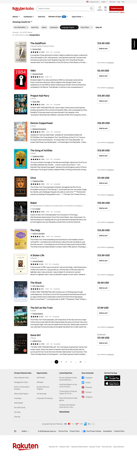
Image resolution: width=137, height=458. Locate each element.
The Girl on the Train (41, 307)
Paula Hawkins (38, 314)
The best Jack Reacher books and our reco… (67, 406)
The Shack (36, 282)
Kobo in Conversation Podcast (21, 388)
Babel (33, 202)
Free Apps (17, 398)
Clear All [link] (99, 27)
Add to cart (103, 49)
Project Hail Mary (39, 95)
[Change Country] (15, 431)
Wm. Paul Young (38, 286)
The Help (35, 230)
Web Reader (18, 403)
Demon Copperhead (41, 123)
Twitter (88, 382)
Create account (116, 8)
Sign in (122, 12)
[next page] (85, 362)
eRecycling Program (21, 394)
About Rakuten (118, 447)
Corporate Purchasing (44, 398)
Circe (33, 177)
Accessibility (107, 431)
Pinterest (88, 387)
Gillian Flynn (37, 341)
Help (123, 2)
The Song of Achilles (41, 150)
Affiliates (40, 382)
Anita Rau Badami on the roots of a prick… (68, 385)
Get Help (17, 412)
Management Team (21, 382)
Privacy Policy (75, 431)
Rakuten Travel (94, 447)
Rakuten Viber (64, 447)
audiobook (110, 62)
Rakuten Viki (53, 447)
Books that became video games (68, 399)
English (24, 431)
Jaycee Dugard (38, 261)
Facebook (88, 378)
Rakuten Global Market (79, 447)
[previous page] (51, 362)
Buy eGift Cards (19, 407)
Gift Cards (112, 2)
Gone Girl (35, 335)
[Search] (91, 8)
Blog (118, 2)
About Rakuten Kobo (21, 378)
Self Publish (41, 378)
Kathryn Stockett (39, 234)
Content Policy (119, 431)
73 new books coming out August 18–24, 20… (68, 392)
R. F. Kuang (36, 209)
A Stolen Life (37, 255)
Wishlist (99, 10)
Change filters (34, 35)
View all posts (64, 412)
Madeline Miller (38, 156)
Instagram (89, 397)
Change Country (94, 2)
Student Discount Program (43, 388)
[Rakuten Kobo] (23, 9)
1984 (33, 70)
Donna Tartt (37, 49)
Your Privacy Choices (93, 431)
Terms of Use (63, 431)
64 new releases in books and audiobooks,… (68, 379)
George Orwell (38, 74)
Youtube (88, 392)
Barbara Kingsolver (39, 129)
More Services (107, 447)
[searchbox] (64, 8)
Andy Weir (36, 102)
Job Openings (41, 394)
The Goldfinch (38, 43)
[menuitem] (16, 16)
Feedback (134, 44)
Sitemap (17, 417)
